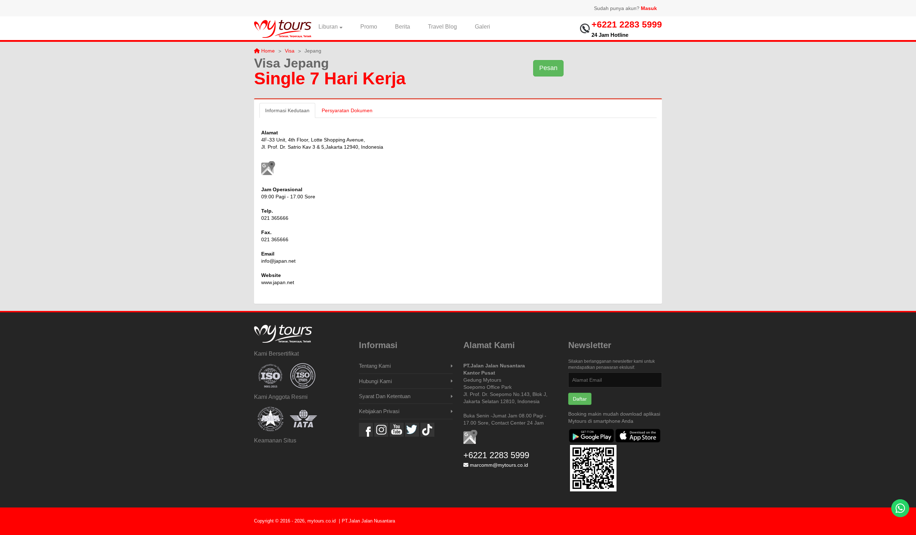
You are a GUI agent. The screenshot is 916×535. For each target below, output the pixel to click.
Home (267, 51)
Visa (289, 51)
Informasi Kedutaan (287, 110)
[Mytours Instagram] (381, 430)
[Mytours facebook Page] (366, 430)
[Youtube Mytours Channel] (397, 430)
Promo (368, 27)
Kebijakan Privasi (379, 411)
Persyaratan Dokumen (347, 110)
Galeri (482, 27)
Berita (402, 27)
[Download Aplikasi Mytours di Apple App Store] (638, 436)
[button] (268, 168)
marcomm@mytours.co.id (499, 465)
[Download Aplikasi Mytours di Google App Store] (591, 436)
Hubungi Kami (375, 381)
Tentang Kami (375, 366)
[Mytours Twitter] (412, 430)
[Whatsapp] (900, 508)
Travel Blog (442, 27)
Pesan (548, 67)
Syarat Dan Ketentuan (384, 396)
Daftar (580, 399)
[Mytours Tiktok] (427, 430)
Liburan (328, 27)
